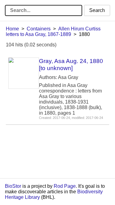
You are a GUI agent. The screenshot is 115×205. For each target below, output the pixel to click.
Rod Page (65, 186)
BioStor (13, 186)
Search (97, 10)
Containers (39, 28)
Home (12, 28)
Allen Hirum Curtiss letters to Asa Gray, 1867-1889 (53, 31)
